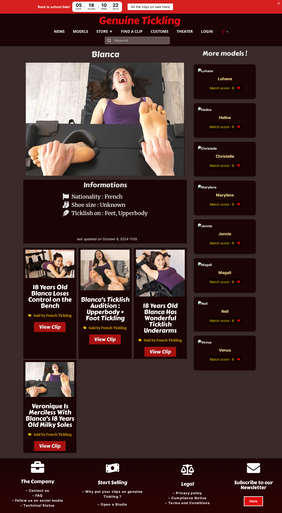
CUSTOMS (159, 31)
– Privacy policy (187, 493)
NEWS (59, 31)
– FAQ (37, 495)
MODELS (80, 31)
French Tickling (59, 315)
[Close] (278, 3)
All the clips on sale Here (150, 7)
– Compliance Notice (187, 498)
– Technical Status (37, 505)
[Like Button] (105, 226)
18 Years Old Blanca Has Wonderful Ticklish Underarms (160, 318)
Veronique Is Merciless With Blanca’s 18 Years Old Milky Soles (49, 415)
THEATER (185, 31)
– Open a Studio (112, 504)
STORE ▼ (104, 31)
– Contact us (37, 490)
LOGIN (207, 31)
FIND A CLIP (131, 31)
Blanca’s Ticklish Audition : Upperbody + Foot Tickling (105, 309)
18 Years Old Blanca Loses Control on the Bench (50, 296)
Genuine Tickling (139, 21)
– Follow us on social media (37, 500)
